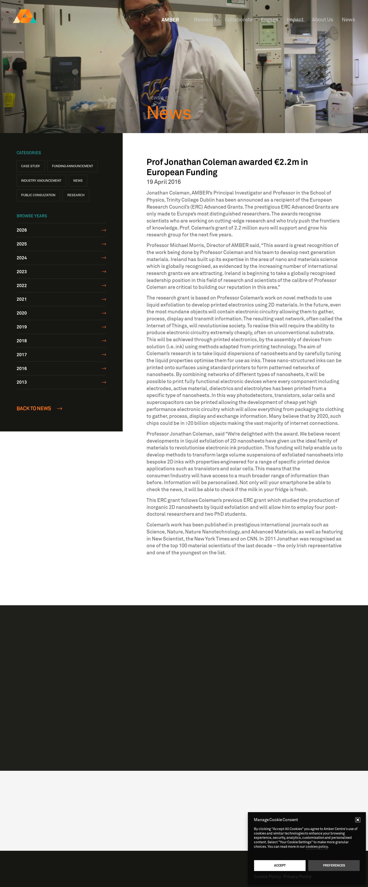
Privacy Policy (297, 876)
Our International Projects (245, 715)
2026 (22, 230)
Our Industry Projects (238, 695)
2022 (22, 285)
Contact (253, 806)
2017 (22, 354)
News (78, 181)
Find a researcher (232, 675)
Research (76, 195)
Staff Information (261, 791)
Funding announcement (72, 166)
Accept (280, 865)
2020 (22, 313)
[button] (358, 820)
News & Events (259, 801)
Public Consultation (38, 195)
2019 (22, 327)
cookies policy (317, 847)
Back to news (34, 408)
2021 (22, 299)
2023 (22, 271)
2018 (22, 341)
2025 (22, 244)
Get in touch (209, 747)
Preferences (334, 865)
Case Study (30, 166)
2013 (22, 382)
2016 (22, 368)
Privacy (252, 796)
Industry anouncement (41, 181)
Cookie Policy (267, 876)
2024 (22, 258)
